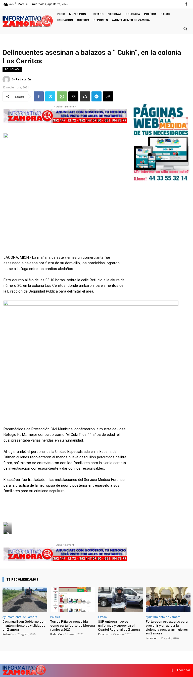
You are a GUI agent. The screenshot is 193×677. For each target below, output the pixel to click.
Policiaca (12, 69)
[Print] (85, 96)
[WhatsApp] (62, 96)
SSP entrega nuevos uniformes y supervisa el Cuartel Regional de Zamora (119, 625)
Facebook (183, 670)
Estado (102, 616)
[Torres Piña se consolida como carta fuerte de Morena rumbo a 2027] (72, 599)
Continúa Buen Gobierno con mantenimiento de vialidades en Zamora (24, 625)
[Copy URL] (108, 96)
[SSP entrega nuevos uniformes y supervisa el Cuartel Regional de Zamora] (120, 599)
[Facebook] (186, 4)
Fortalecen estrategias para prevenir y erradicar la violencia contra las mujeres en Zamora (167, 627)
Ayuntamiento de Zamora (20, 616)
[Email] (73, 96)
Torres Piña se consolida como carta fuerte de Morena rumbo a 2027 (72, 625)
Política (55, 616)
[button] (185, 28)
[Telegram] (96, 96)
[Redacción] (7, 79)
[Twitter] (50, 96)
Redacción (23, 79)
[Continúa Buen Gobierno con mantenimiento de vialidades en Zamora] (25, 599)
